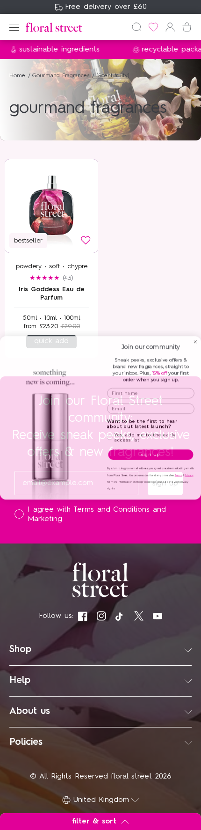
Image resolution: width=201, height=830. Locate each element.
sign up (150, 451)
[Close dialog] (195, 339)
